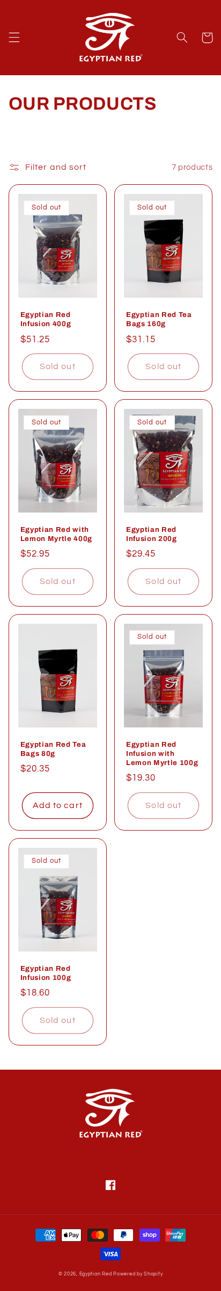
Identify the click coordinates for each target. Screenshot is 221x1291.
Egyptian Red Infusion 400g (45, 319)
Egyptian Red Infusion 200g (151, 534)
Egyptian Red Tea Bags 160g (159, 319)
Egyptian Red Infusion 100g (45, 973)
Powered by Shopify (138, 1274)
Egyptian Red (95, 1274)
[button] (14, 37)
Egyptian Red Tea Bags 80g (53, 749)
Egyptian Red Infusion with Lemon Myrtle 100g (162, 753)
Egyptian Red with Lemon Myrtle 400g (56, 534)
